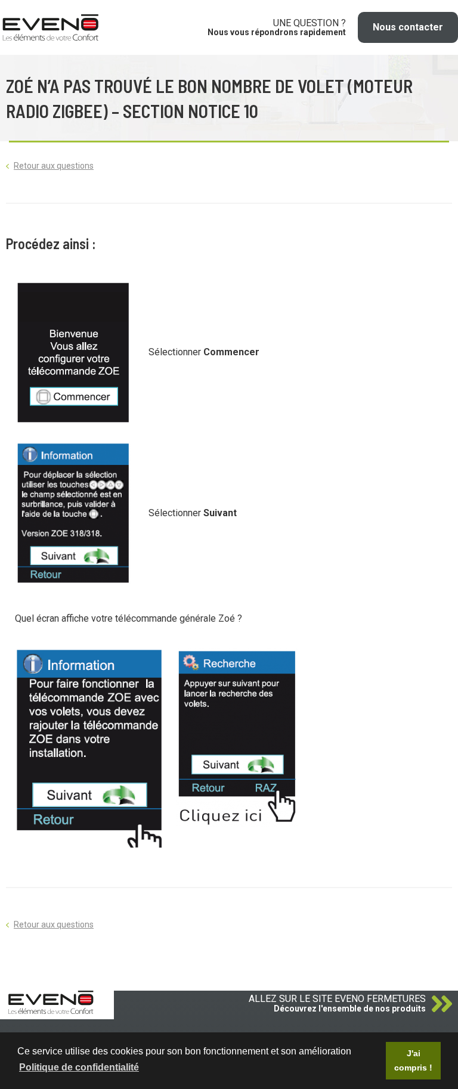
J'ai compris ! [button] (413, 1060)
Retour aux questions (54, 165)
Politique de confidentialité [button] (79, 1067)
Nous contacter (408, 27)
